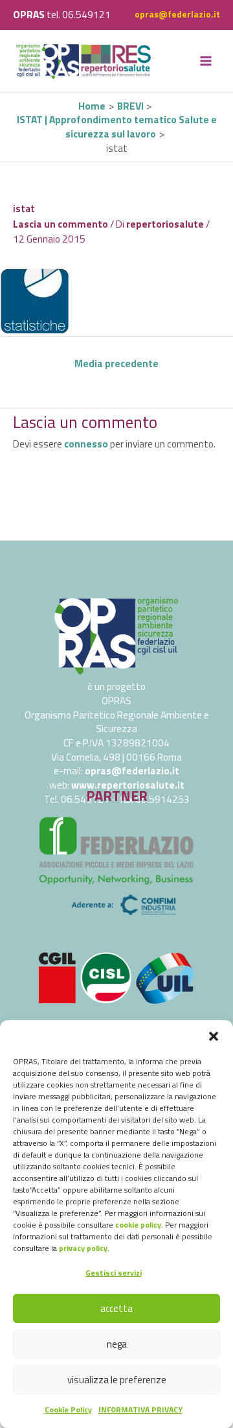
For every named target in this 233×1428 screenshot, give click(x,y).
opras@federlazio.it (177, 14)
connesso (86, 443)
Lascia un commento (60, 224)
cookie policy (138, 1225)
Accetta (116, 1308)
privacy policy (83, 1248)
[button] (213, 1036)
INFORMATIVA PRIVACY (140, 1409)
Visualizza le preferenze (116, 1379)
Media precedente (116, 363)
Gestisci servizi (113, 1273)
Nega (117, 1344)
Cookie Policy (68, 1409)
